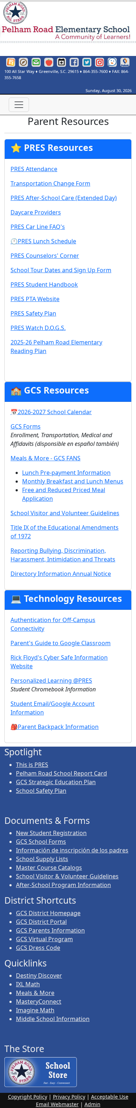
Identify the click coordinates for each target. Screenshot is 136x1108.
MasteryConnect (38, 1001)
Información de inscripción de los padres (72, 850)
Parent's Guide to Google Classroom (61, 643)
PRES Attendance (34, 169)
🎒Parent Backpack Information (55, 727)
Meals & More (35, 993)
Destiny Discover (39, 975)
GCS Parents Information (50, 930)
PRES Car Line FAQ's (38, 227)
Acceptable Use (109, 1096)
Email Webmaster (57, 1104)
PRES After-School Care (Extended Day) (64, 198)
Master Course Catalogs (49, 868)
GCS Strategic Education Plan (56, 782)
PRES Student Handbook (44, 284)
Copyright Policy (27, 1096)
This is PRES (32, 765)
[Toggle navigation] (19, 104)
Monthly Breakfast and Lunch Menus (72, 481)
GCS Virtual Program (44, 939)
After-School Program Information (63, 885)
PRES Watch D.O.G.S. (38, 328)
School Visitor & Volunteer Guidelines (67, 876)
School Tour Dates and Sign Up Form (61, 270)
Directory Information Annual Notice (61, 574)
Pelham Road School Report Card (61, 773)
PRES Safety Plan (33, 313)
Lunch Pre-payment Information (66, 473)
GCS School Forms (41, 842)
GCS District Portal (41, 922)
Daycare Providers (36, 212)
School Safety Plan (41, 791)
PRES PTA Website (35, 299)
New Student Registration (51, 833)
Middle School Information (53, 1019)
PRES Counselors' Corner (45, 256)
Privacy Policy (69, 1096)
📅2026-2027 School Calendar (51, 412)
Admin (92, 1104)
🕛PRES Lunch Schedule (43, 241)
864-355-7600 (95, 71)
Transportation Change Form (50, 183)
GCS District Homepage (48, 913)
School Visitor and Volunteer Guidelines (65, 513)
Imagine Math (35, 1010)
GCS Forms (26, 426)
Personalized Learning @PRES (51, 681)
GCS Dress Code (38, 948)
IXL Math (28, 984)
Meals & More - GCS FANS (46, 458)
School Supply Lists (42, 859)
